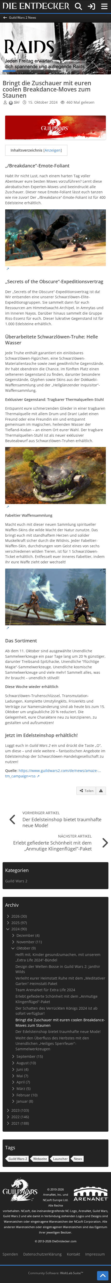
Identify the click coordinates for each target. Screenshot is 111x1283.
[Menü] (104, 6)
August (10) (25, 1062)
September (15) (29, 1056)
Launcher (60, 1159)
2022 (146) (19, 1116)
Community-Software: (55, 1273)
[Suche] (78, 6)
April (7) (22, 1082)
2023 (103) (19, 1110)
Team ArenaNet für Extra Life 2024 (45, 989)
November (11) (28, 941)
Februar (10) (26, 1095)
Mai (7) (21, 1075)
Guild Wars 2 (16, 880)
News (78, 1159)
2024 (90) (18, 928)
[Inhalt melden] (101, 791)
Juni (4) (21, 1069)
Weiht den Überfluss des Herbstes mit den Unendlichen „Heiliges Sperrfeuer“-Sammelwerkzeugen (52, 1043)
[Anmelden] (91, 6)
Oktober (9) (25, 948)
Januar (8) (24, 1101)
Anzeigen (53, 150)
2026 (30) (18, 916)
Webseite (40, 1159)
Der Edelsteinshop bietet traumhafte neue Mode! (58, 1031)
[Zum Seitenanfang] (102, 1275)
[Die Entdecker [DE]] (36, 6)
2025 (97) (18, 922)
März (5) (22, 1088)
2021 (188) (19, 1123)
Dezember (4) (27, 935)
